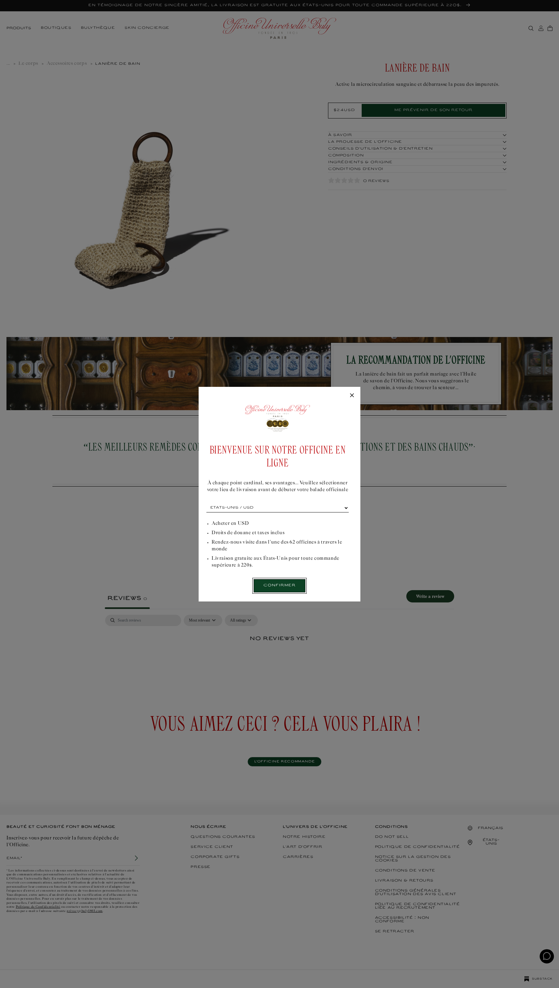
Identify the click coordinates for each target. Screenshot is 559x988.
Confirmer (279, 585)
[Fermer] (352, 395)
